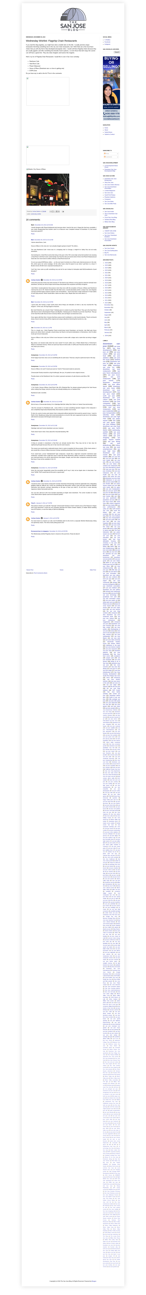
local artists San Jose (108, 1099)
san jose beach (114, 1263)
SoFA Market (106, 722)
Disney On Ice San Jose (111, 1157)
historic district (109, 930)
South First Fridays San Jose (111, 676)
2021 (106, 275)
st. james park (107, 530)
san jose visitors (113, 1033)
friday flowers (116, 929)
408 (110, 1144)
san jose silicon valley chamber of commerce (111, 844)
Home (61, 570)
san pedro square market (111, 438)
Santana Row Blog (110, 219)
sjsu (115, 496)
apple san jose (107, 1241)
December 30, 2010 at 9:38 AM (48, 440)
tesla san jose (116, 767)
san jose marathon (115, 902)
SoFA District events (110, 1232)
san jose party (114, 754)
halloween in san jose (113, 480)
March (106, 327)
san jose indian (115, 561)
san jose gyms (107, 945)
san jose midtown (111, 588)
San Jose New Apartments (112, 771)
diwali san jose (107, 929)
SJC (114, 420)
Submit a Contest (109, 134)
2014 (106, 293)
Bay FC (107, 252)
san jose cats (106, 1115)
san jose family (110, 505)
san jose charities (113, 868)
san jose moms (112, 1126)
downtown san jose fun (111, 366)
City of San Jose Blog (111, 217)
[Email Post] (62, 211)
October (106, 310)
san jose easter (110, 751)
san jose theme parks (110, 961)
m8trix (116, 932)
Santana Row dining (115, 1074)
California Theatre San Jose (112, 769)
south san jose (115, 476)
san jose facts (112, 873)
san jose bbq (107, 934)
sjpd (111, 1036)
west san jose (107, 579)
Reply (33, 234)
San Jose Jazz (109, 193)
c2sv (112, 1002)
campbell (108, 891)
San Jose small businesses (112, 990)
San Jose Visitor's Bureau (112, 184)
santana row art (112, 851)
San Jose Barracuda (110, 255)
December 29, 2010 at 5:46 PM (48, 355)
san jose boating (107, 1264)
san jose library (115, 950)
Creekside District (107, 1047)
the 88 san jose (115, 686)
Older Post (93, 570)
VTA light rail (106, 1081)
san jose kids (116, 456)
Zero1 (108, 677)
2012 (106, 297)
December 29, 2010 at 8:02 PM (48, 385)
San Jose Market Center (109, 1196)
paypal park (110, 658)
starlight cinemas (107, 963)
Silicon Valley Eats (115, 1223)
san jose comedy (113, 781)
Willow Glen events (108, 1000)
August (106, 315)
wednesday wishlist (36, 214)
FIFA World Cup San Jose (110, 720)
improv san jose (112, 1252)
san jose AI (114, 593)
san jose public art (111, 600)
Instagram (107, 44)
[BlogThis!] (53, 211)
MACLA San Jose (115, 1173)
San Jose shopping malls (109, 1211)
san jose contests (111, 577)
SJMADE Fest (111, 1189)
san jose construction (114, 830)
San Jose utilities (111, 1214)
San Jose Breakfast (108, 1058)
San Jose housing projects (112, 988)
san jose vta (106, 492)
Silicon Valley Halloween (111, 1225)
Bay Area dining (107, 1040)
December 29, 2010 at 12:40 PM (43, 302)
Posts (107, 153)
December (107, 305)
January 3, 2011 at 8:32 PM (51, 518)
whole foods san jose (111, 912)
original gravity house (108, 1108)
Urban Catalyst (113, 999)
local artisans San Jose (112, 1097)
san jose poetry (111, 842)
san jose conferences (110, 939)
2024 (106, 268)
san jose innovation (109, 573)
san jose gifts (114, 943)
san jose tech (113, 552)
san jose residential (111, 410)
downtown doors (113, 821)
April (105, 325)
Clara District (113, 1045)
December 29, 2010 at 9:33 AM (44, 225)
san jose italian (111, 464)
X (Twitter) (107, 40)
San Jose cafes (109, 815)
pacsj (117, 1108)
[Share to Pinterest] (59, 211)
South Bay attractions (112, 1234)
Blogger (94, 1281)
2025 (106, 265)
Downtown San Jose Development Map (111, 170)
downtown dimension (111, 382)
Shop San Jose (109, 182)
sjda (107, 525)
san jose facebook (113, 1121)
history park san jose (109, 564)
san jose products (108, 1031)
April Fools (115, 1038)
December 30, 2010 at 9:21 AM (48, 425)
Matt (32, 240)
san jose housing (111, 404)
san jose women (109, 878)
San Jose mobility (113, 1209)
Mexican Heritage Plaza (109, 918)
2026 (106, 263)
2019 (106, 280)
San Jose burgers (107, 1063)
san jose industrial (115, 1024)
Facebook (107, 42)
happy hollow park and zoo (110, 799)
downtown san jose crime (109, 1090)
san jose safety (116, 790)
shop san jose (107, 812)
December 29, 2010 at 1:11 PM (43, 327)
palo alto (105, 1110)
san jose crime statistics (111, 832)
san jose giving (106, 1123)
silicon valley (113, 528)
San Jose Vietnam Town (114, 1060)
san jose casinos (113, 1009)
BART (112, 546)
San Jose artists (115, 814)
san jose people (110, 708)
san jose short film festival (111, 810)
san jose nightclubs (110, 952)
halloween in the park (113, 645)
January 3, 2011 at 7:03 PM (44, 503)
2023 (106, 270)
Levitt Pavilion (116, 975)
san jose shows (116, 905)
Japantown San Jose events (110, 1056)
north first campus (114, 1106)
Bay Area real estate (115, 966)
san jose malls (115, 523)
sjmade (115, 582)
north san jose (109, 396)
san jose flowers (115, 803)
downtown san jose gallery (111, 589)
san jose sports (109, 422)
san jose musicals (115, 726)
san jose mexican (114, 462)
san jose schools (113, 959)
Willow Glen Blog (109, 222)
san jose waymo (115, 740)
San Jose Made (109, 201)
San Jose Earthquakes (111, 250)
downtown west (113, 745)
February (107, 330)
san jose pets (115, 638)
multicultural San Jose (111, 1101)
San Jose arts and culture (111, 1062)
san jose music (114, 375)
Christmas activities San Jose (112, 1155)
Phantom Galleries (110, 197)
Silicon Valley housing (114, 1230)
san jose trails (112, 848)
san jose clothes (112, 1117)
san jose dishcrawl (111, 702)
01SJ (118, 855)
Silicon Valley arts (109, 1076)
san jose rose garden (114, 808)
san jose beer (110, 458)
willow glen (116, 492)
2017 (106, 285)
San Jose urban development (110, 774)
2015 (106, 290)
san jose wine (107, 650)
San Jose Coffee (111, 885)
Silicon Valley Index (108, 1227)
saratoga (105, 1036)
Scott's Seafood (116, 925)
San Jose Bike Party (110, 203)
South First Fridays (110, 195)
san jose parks (110, 519)
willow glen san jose (109, 602)
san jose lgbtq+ (114, 835)
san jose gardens (113, 1266)
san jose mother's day (109, 837)
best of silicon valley (113, 1243)
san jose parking (113, 1029)
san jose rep (114, 875)
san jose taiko (109, 792)
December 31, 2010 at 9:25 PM (52, 481)
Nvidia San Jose (107, 979)
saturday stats (108, 415)
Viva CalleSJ (108, 927)
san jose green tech (108, 736)
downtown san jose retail (113, 478)
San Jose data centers (111, 772)
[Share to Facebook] (57, 211)
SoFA (118, 405)
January (106, 332)
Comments (108, 157)
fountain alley (114, 1247)
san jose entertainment (111, 448)
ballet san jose (116, 889)
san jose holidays (109, 424)
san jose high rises (111, 450)
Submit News (108, 132)
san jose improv (107, 1124)
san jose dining (114, 441)
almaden (113, 1083)
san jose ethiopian (108, 833)
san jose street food (113, 1132)
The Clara (105, 1236)
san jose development (111, 349)
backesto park (110, 1085)
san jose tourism (115, 609)
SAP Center (116, 690)
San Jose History (109, 233)
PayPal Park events (108, 1184)
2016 (106, 288)
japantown (106, 544)
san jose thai (112, 1135)
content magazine (114, 503)
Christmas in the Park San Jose (111, 914)
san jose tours (106, 877)
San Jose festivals (114, 516)
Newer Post (30, 570)
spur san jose (116, 880)
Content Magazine (110, 190)
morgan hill (111, 1256)
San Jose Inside (109, 211)
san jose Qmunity (109, 1112)
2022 (106, 272)
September (107, 312)
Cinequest (108, 199)
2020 (106, 278)
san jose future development (111, 372)
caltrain (116, 927)
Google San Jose (111, 916)
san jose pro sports (111, 491)
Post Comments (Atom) (40, 573)
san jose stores (112, 719)
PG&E (110, 796)
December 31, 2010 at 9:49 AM (48, 468)
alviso (112, 631)
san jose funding (107, 783)
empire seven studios (108, 823)
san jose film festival (115, 733)
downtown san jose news (111, 387)
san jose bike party (114, 701)
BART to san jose (111, 562)
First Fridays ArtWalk (113, 1054)
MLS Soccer (108, 1175)
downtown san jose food (111, 426)
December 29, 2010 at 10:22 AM (43, 240)
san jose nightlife (110, 727)
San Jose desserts (114, 984)
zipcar (104, 1144)
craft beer (115, 1087)
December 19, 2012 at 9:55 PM (58, 531)
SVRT (118, 1189)
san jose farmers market (113, 647)
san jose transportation (111, 412)
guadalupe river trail (108, 747)
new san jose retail (111, 393)
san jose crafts (107, 1011)
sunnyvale (114, 1142)
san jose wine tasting (110, 1035)
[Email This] (51, 211)
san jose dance (112, 571)
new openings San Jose (113, 864)
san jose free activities (111, 735)
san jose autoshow (113, 1114)
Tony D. (33, 503)
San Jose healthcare (109, 859)
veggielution (106, 622)
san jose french (116, 763)
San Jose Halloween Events (110, 1194)
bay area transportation (113, 518)
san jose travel (116, 877)
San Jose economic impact (112, 986)
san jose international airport (111, 467)
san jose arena (109, 828)
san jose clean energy (114, 938)
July (105, 317)
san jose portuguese (109, 584)
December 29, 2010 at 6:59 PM (48, 366)
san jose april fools (108, 801)
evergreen (117, 656)
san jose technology (109, 595)
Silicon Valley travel (115, 1078)
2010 (106, 303)
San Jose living (107, 711)
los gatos (117, 487)
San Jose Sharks (109, 248)
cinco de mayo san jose (109, 776)
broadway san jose (108, 1245)
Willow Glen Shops (115, 1238)
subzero (105, 686)
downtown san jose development (111, 391)
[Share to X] (55, 211)
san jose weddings (110, 907)
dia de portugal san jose (110, 1089)
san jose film (107, 704)
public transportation (115, 1110)
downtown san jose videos (111, 575)
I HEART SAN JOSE (110, 231)
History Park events (113, 1166)
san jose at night (113, 898)
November (107, 307)
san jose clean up (108, 869)
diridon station (115, 643)
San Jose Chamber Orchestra (112, 1191)
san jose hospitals (110, 765)
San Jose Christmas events (111, 1193)
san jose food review (110, 805)
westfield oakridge (115, 911)
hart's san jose (106, 1248)
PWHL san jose (113, 1182)
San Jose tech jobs (110, 991)
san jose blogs (107, 670)
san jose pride (107, 756)
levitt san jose (106, 1096)
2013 (106, 295)
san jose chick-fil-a (108, 900)
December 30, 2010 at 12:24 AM (52, 401)
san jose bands (109, 866)
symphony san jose (110, 882)
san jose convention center (111, 598)
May (105, 322)
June (106, 320)
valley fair (106, 509)
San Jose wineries (107, 1069)
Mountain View (111, 1177)
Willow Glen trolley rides (111, 1239)
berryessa (117, 677)
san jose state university (113, 640)
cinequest (114, 613)
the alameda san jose (110, 553)
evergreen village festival (109, 1006)
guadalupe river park (110, 597)
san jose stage (111, 685)
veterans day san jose (109, 855)
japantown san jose (109, 500)
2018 (106, 283)
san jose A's (113, 668)
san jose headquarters (113, 489)
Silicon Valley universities (111, 1080)
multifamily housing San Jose (110, 1103)
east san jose (110, 469)
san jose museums (111, 649)
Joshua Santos (36, 211)
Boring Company (116, 1153)
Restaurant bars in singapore (40, 531)
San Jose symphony (113, 1067)
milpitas (118, 1099)
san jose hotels (110, 494)
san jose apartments (110, 498)
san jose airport (110, 482)
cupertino (114, 798)
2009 (106, 335)
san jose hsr (115, 1123)
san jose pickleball (110, 903)
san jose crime (116, 749)
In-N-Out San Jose (108, 1168)
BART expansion (111, 1151)
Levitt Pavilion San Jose (111, 977)
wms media (106, 487)
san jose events (111, 379)
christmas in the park (110, 543)
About (106, 130)
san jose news (115, 706)
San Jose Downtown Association (111, 187)
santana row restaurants (110, 465)
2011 (106, 300)
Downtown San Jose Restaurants (111, 179)
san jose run (116, 683)
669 (115, 1144)
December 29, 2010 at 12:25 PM (52, 280)
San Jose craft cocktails (111, 857)
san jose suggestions (108, 1133)
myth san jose (106, 1105)
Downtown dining (107, 1159)
